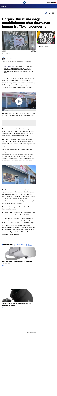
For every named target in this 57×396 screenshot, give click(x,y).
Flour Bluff (6, 13)
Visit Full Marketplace (29, 245)
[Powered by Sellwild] (33, 332)
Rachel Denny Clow (12, 59)
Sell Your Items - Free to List (19, 245)
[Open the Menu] (2, 2)
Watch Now (51, 2)
